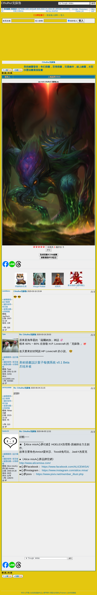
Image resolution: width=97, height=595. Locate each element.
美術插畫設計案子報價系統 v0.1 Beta (44, 362)
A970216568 (6, 388)
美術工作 (44, 9)
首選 (27, 9)
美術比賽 (51, 9)
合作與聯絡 (72, 593)
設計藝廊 (6, 302)
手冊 (27, 593)
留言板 (5, 307)
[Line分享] (12, 267)
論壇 (34, 9)
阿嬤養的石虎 (21, 286)
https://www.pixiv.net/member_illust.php (59, 474)
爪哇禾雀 (25, 366)
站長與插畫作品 (36, 593)
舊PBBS (46, 593)
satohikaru (6, 291)
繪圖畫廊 (7, 299)
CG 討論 (75, 9)
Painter (78, 11)
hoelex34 (5, 431)
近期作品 (20, 11)
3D (83, 11)
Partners (63, 593)
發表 (38, 9)
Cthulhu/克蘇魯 (48, 62)
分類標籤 (6, 311)
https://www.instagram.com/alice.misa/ (65, 470)
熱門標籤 (21, 9)
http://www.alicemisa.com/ (35, 462)
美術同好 (55, 11)
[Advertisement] (48, 41)
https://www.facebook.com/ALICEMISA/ (65, 466)
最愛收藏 (7, 309)
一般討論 (48, 11)
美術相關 (66, 9)
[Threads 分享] (18, 267)
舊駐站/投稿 (54, 593)
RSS (23, 593)
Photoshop (83, 9)
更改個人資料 (52, 15)
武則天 (58, 286)
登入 (62, 15)
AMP (92, 11)
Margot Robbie (39, 286)
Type (4, 334)
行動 (92, 9)
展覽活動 (59, 9)
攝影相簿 (7, 304)
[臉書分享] (6, 267)
